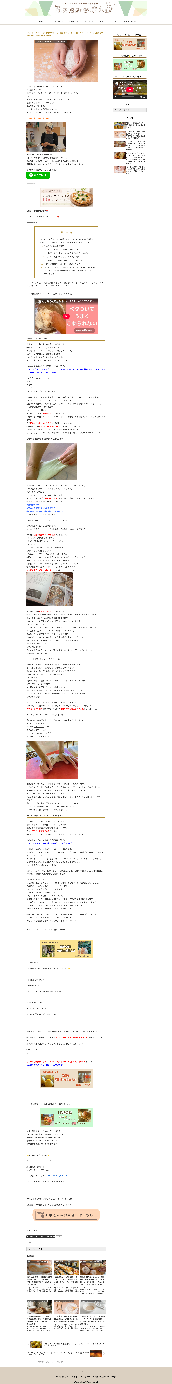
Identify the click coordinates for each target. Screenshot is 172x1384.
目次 (63, 232)
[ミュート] (141, 97)
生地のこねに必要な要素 (54, 246)
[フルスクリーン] (144, 97)
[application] (130, 89)
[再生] (116, 97)
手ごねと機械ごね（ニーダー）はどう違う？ (62, 264)
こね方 (60, 1236)
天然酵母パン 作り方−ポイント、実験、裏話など (42, 1236)
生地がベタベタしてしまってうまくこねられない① (67, 253)
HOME (58, 1377)
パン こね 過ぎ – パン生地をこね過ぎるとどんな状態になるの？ (52, 843)
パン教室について (76, 1377)
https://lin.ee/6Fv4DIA (57, 1175)
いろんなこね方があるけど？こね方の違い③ (64, 260)
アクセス (100, 1377)
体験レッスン (65, 1377)
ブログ (94, 1377)
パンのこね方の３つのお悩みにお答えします (62, 249)
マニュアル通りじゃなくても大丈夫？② (62, 256)
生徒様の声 (87, 1377)
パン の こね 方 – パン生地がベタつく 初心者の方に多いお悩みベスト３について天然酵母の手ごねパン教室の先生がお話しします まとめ (69, 270)
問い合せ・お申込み (110, 1377)
